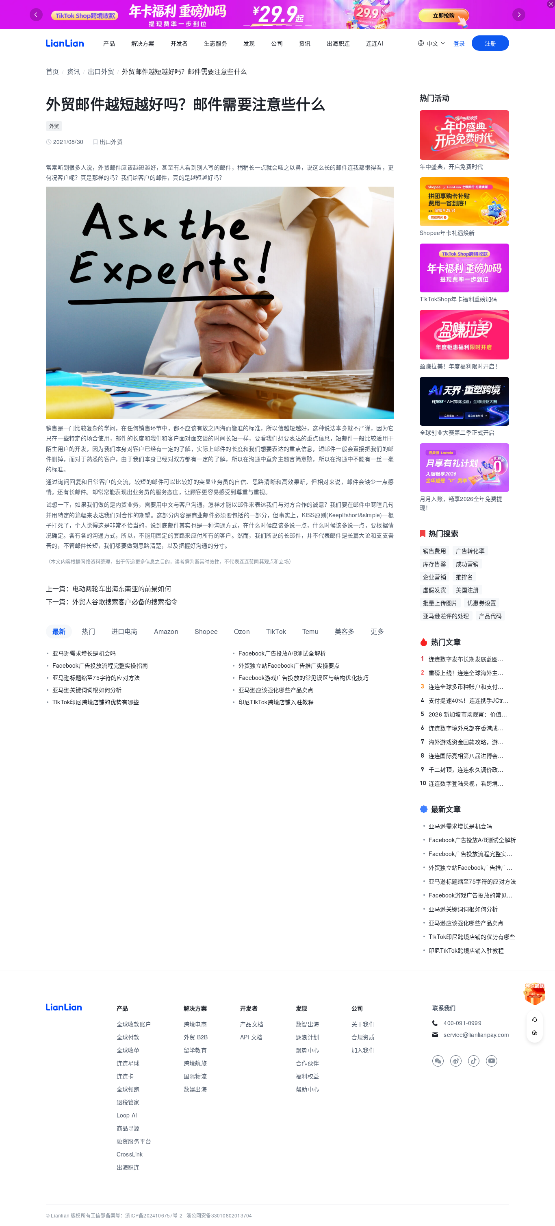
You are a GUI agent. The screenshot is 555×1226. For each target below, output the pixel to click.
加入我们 (363, 1050)
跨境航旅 (195, 1063)
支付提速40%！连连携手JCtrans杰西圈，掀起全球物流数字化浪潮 (465, 700)
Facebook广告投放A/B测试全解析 (282, 653)
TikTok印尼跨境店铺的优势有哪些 (95, 702)
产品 (109, 43)
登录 (459, 43)
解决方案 (142, 43)
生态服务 (215, 43)
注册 (490, 43)
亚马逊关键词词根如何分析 (86, 690)
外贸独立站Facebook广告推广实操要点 (289, 665)
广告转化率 (470, 551)
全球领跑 (128, 1089)
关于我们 (363, 1024)
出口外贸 (101, 71)
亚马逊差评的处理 (446, 616)
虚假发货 (434, 590)
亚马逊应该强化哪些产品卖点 (276, 690)
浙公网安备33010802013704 (219, 1215)
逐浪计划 (307, 1037)
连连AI (374, 43)
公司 (276, 43)
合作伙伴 (307, 1063)
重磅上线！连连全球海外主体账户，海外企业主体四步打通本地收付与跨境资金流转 (465, 673)
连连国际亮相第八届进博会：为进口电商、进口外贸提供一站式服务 (465, 755)
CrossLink (130, 1154)
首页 (65, 43)
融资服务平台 (134, 1141)
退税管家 (128, 1102)
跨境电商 (195, 1024)
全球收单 (128, 1050)
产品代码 (490, 616)
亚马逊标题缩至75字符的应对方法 (96, 677)
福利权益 (307, 1076)
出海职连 (338, 43)
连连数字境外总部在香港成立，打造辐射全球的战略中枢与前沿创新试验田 (465, 728)
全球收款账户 (134, 1024)
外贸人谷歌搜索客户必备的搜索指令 (125, 601)
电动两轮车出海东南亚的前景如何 (121, 588)
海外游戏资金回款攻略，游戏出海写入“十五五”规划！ (465, 742)
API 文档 (251, 1037)
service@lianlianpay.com (476, 1034)
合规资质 (363, 1037)
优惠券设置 (481, 603)
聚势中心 (307, 1050)
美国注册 (467, 590)
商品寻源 (128, 1128)
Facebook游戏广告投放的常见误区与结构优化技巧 (303, 677)
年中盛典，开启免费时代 (451, 166)
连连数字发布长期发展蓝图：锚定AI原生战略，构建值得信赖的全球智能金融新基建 (465, 659)
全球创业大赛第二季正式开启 (457, 432)
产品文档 (251, 1024)
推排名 (464, 577)
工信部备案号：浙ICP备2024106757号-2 (136, 1215)
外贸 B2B (196, 1037)
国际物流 (195, 1076)
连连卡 (125, 1076)
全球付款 (128, 1037)
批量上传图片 (440, 603)
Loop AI (127, 1115)
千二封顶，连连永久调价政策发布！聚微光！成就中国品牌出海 (465, 769)
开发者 (179, 43)
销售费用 (434, 551)
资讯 (304, 43)
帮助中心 (307, 1089)
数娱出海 (195, 1089)
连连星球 (128, 1063)
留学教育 (195, 1050)
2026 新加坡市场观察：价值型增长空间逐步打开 (465, 714)
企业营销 (434, 577)
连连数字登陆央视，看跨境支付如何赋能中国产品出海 (464, 783)
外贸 (54, 125)
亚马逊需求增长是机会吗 (84, 653)
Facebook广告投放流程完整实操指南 (100, 665)
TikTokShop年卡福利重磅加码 (458, 299)
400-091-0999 (462, 1023)
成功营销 (467, 564)
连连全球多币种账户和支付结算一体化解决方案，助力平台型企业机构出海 (465, 686)
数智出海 (307, 1024)
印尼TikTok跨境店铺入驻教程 (276, 702)
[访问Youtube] (491, 1061)
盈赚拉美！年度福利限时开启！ (460, 366)
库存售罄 (434, 564)
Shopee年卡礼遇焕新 (447, 233)
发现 (249, 43)
